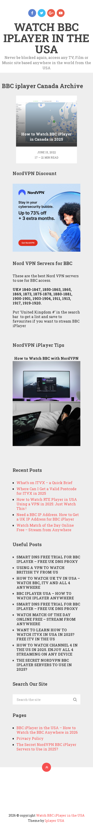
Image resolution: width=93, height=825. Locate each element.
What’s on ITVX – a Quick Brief (44, 482)
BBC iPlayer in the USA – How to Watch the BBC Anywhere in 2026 (47, 730)
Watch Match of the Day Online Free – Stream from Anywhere (45, 527)
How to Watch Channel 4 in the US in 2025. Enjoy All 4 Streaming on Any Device (47, 649)
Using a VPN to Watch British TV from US (40, 569)
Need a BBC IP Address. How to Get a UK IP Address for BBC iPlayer (47, 516)
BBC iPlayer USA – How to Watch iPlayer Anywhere (45, 595)
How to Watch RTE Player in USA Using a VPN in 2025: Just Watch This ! (46, 504)
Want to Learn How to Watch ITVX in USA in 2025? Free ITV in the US (45, 634)
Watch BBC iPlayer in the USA (46, 38)
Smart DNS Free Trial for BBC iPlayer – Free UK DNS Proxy (48, 559)
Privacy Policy (30, 738)
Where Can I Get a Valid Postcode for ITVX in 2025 (46, 491)
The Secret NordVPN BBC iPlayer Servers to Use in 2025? (44, 665)
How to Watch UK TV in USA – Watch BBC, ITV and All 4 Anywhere (48, 583)
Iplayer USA (54, 820)
